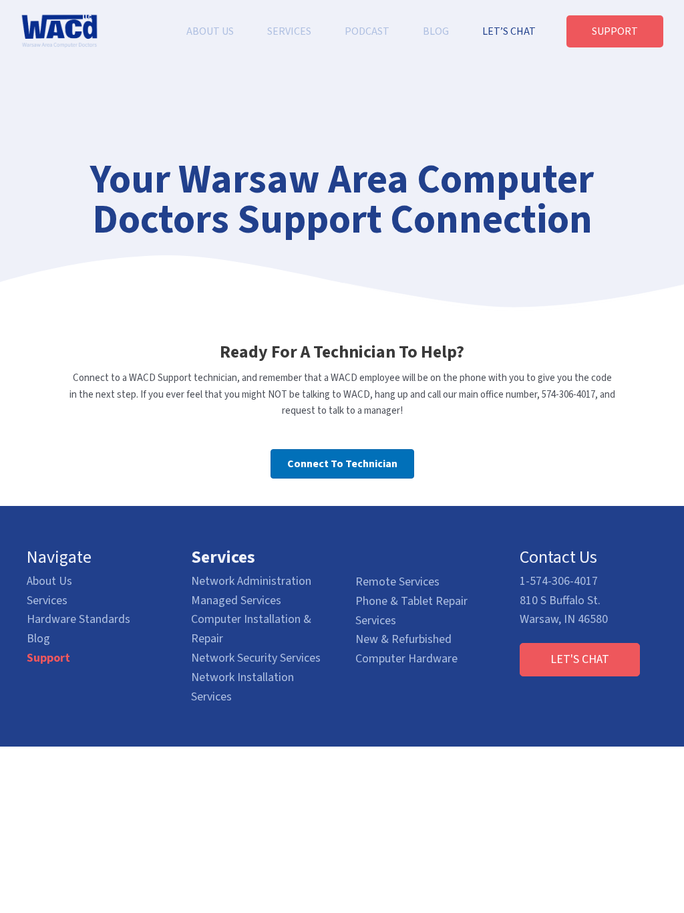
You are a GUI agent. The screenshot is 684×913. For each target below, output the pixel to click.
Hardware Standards (78, 619)
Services (47, 600)
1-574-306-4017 (559, 581)
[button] (580, 659)
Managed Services (236, 600)
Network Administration (251, 581)
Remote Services (397, 581)
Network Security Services (256, 658)
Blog (38, 638)
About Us (49, 581)
